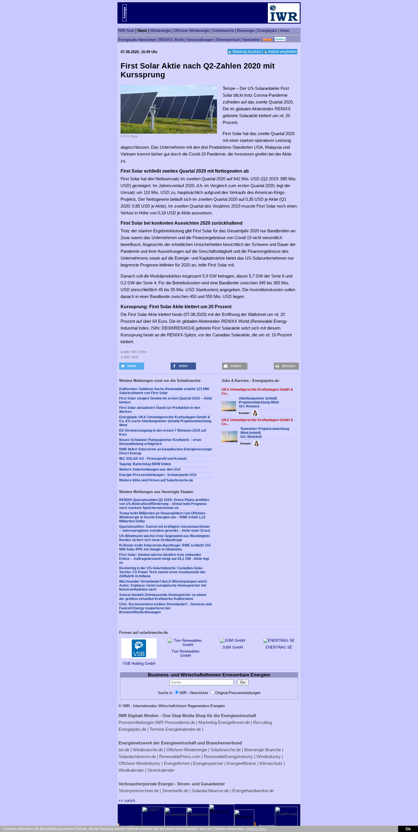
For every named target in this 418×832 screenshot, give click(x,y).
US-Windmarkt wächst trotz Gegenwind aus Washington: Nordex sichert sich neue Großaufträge (164, 538)
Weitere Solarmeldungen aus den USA (150, 469)
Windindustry (268, 756)
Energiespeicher (208, 763)
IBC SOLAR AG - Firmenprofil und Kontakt (153, 459)
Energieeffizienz (241, 763)
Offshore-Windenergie (186, 749)
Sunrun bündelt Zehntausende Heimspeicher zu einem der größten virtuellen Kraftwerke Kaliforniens (162, 597)
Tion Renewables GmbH (185, 653)
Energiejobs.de (132, 729)
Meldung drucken (247, 51)
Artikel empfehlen (282, 51)
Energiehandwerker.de (253, 790)
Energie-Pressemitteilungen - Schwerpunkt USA (158, 475)
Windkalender (131, 770)
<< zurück (127, 800)
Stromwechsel (227, 40)
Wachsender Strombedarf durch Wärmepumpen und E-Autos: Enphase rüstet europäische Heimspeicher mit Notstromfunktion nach (163, 585)
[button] (131, 366)
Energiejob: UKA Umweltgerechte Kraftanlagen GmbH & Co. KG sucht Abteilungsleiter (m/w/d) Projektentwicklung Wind (165, 421)
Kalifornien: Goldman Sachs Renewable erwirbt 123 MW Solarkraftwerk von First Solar (164, 391)
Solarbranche (223, 30)
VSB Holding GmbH (139, 663)
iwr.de (124, 749)
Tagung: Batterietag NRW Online (145, 464)
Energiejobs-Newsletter (137, 40)
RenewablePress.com (179, 756)
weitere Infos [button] (256, 829)
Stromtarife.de (175, 790)
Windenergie (160, 30)
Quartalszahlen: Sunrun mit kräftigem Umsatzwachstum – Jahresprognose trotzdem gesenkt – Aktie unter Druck (164, 529)
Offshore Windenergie (191, 30)
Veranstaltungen (200, 40)
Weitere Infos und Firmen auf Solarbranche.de (156, 480)
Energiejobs (267, 30)
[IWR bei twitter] (280, 40)
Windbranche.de (148, 749)
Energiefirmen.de (234, 722)
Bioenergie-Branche (262, 749)
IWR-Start (126, 30)
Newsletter (251, 40)
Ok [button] (408, 829)
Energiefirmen (177, 763)
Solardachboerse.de (137, 756)
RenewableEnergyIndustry (228, 756)
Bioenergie (245, 30)
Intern (284, 30)
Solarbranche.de (225, 749)
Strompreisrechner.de (139, 790)
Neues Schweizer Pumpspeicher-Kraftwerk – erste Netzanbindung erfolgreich (160, 442)
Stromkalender (161, 770)
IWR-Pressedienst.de (175, 722)
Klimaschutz (271, 763)
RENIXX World (171, 40)
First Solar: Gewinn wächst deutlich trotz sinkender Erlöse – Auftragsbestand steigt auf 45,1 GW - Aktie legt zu (164, 559)
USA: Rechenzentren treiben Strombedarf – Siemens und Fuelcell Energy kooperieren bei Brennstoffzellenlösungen (165, 608)
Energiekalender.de (183, 729)
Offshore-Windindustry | (141, 763)
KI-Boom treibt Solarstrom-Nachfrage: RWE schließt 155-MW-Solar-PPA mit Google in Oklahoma (165, 547)
